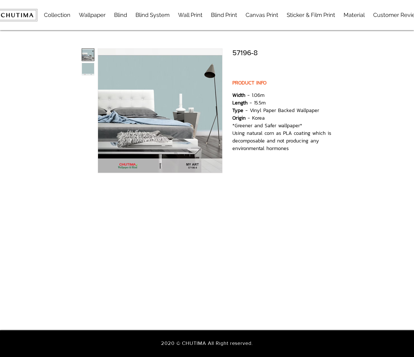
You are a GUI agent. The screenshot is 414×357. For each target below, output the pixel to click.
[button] (152, 15)
